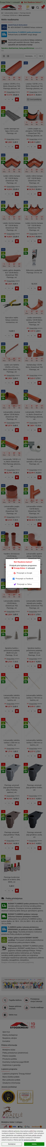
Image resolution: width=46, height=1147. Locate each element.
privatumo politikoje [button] (30, 1140)
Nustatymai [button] (11, 1144)
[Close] (40, 561)
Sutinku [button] (34, 1144)
